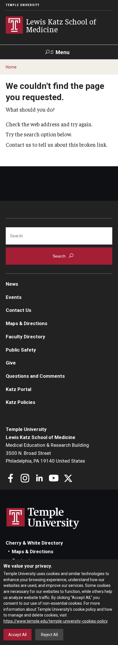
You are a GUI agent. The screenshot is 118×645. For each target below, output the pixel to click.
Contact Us (18, 310)
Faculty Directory (25, 336)
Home (11, 67)
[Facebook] (11, 479)
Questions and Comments (35, 376)
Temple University (23, 5)
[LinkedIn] (39, 479)
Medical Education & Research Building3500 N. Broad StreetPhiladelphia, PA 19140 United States (47, 453)
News (12, 284)
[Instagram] (25, 479)
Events (13, 297)
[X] (68, 479)
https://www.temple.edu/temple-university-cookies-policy (55, 621)
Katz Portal (18, 389)
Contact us (18, 144)
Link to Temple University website (43, 518)
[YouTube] (54, 479)
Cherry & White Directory (34, 543)
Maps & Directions (26, 323)
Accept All (17, 634)
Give (11, 363)
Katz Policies (20, 402)
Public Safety (21, 350)
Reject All (49, 634)
